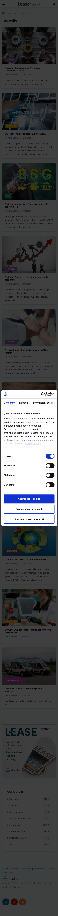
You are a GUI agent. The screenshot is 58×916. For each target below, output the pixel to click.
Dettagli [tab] (23, 402)
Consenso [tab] (9, 402)
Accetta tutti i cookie (29, 498)
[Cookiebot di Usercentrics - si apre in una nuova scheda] (41, 394)
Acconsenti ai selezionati (29, 509)
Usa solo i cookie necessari (29, 519)
